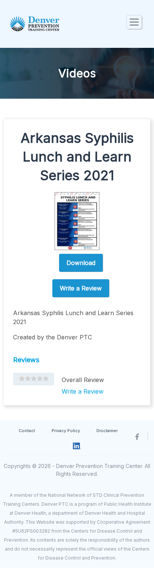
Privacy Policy (66, 430)
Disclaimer (107, 430)
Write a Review (81, 288)
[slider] (34, 378)
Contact (27, 430)
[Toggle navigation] (134, 22)
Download (81, 263)
